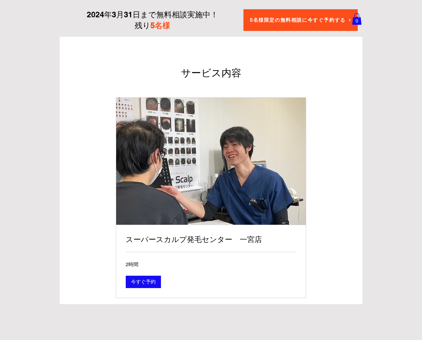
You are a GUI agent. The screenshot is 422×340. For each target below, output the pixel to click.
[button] (357, 19)
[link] (211, 239)
